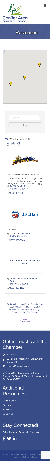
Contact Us (8, 414)
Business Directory (15, 304)
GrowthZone (32, 457)
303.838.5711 (13, 354)
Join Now (7, 409)
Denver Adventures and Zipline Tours (23, 174)
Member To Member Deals (27, 307)
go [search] (26, 125)
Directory (7, 405)
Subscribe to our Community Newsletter (21, 432)
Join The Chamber (30, 312)
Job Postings (34, 310)
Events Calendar (31, 304)
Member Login (9, 401)
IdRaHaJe (11, 229)
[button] (10, 84)
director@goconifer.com (18, 366)
